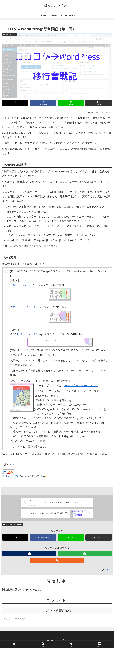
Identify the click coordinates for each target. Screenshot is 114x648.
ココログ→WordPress (13, 525)
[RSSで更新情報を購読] (57, 560)
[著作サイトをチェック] (29, 553)
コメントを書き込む (57, 610)
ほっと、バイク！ (23, 284)
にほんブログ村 (11, 476)
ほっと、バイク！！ (24, 307)
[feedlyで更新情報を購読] (85, 553)
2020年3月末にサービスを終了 (81, 385)
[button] (99, 103)
